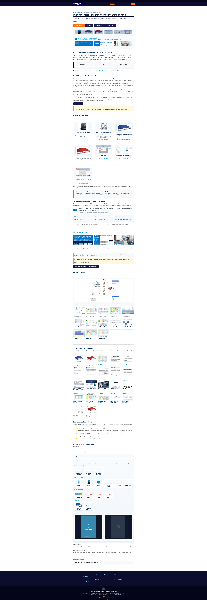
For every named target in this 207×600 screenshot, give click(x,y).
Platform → (89, 25)
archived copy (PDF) (102, 434)
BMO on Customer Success (90, 431)
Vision (81, 70)
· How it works (85, 578)
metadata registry (88, 428)
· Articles (115, 574)
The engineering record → (80, 266)
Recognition (104, 70)
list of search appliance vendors (97, 428)
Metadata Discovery (107, 428)
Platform (105, 4)
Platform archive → (89, 343)
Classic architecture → (99, 25)
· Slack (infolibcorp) (86, 581)
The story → (121, 39)
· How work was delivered (108, 576)
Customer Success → (93, 266)
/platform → (103, 343)
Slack (133, 3)
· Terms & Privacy (96, 579)
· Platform (84, 574)
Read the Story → (78, 103)
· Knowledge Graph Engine (87, 576)
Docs (100, 70)
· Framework (106, 574)
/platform (124, 109)
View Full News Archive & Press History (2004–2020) (87, 562)
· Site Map (95, 577)
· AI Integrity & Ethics (97, 581)
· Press (84, 583)
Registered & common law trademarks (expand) (86, 456)
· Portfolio (95, 576)
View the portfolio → (79, 25)
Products (86, 70)
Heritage (112, 4)
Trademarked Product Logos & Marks (104, 460)
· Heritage (95, 574)
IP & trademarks (112, 70)
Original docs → (111, 25)
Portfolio (119, 4)
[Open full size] (83, 127)
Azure (90, 70)
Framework (126, 4)
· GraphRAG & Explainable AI (118, 577)
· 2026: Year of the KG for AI (118, 576)
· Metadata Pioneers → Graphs (119, 579)
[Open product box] (103, 127)
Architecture (95, 70)
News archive (120, 70)
